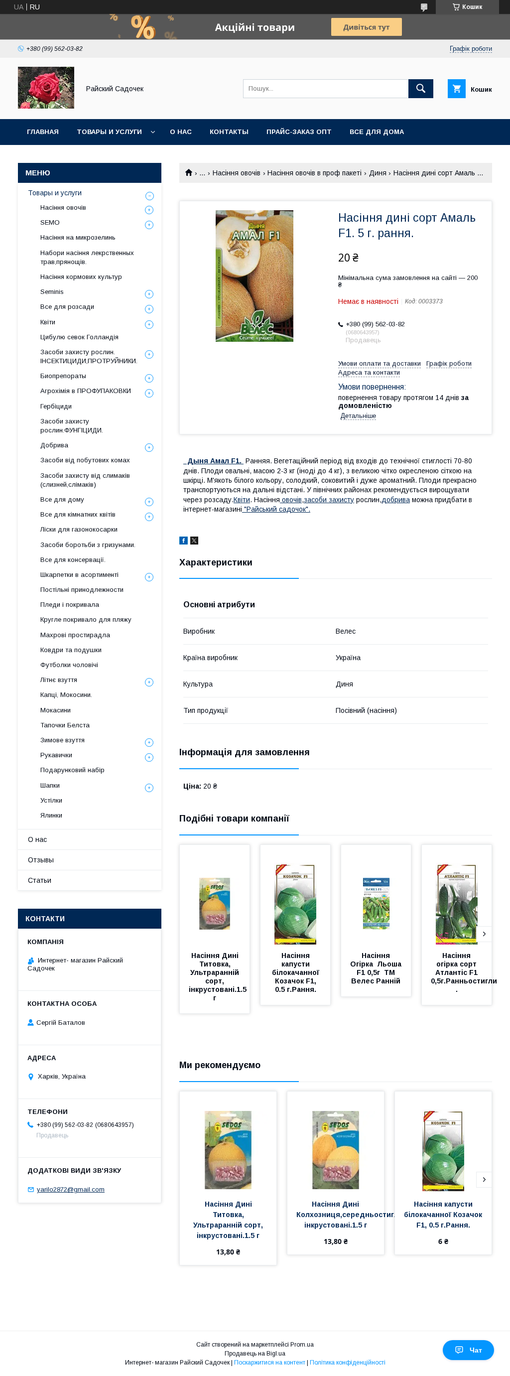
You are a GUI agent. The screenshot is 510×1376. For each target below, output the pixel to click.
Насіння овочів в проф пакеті (314, 173)
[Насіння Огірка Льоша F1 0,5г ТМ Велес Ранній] (376, 895)
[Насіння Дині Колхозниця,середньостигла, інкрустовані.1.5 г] (335, 1141)
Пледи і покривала (69, 604)
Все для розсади (67, 306)
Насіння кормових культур (81, 276)
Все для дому (62, 499)
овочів (291, 500)
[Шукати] (420, 88)
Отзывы (41, 860)
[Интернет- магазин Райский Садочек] (46, 106)
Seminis (52, 291)
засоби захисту (329, 500)
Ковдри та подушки (71, 650)
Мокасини (55, 710)
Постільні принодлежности (82, 589)
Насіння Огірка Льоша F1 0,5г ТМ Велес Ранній (376, 968)
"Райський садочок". (276, 509)
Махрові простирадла (75, 635)
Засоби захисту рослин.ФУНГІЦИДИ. (71, 425)
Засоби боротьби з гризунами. (87, 545)
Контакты (229, 132)
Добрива (54, 445)
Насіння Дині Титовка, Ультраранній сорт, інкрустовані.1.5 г (219, 977)
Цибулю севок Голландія (79, 337)
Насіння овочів (236, 173)
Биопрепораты (63, 376)
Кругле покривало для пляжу (85, 619)
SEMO (50, 222)
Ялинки (51, 815)
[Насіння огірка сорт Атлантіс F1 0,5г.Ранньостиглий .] (457, 895)
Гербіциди (56, 406)
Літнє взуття (58, 680)
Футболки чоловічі (69, 665)
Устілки (51, 800)
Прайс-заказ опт (299, 132)
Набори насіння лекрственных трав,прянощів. (87, 257)
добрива (396, 500)
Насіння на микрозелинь (78, 237)
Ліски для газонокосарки (79, 529)
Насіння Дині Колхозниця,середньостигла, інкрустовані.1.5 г (351, 1214)
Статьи (39, 880)
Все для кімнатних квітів (78, 514)
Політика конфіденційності (347, 1362)
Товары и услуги (109, 132)
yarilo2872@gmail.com (71, 1189)
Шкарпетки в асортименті (79, 574)
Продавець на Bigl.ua (255, 1353)
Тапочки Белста (65, 725)
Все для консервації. (73, 559)
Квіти (242, 500)
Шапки (50, 785)
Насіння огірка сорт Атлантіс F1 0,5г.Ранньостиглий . (467, 972)
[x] (194, 542)
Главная (43, 132)
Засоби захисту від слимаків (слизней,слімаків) (85, 480)
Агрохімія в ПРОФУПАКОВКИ (85, 391)
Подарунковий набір (72, 770)
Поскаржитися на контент (269, 1362)
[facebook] (183, 542)
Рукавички (56, 755)
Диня (377, 173)
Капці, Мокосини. (66, 694)
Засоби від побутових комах (85, 460)
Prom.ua (302, 1344)
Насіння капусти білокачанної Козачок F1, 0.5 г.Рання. (296, 972)
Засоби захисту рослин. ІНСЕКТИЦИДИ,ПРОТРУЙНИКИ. (88, 356)
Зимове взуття (62, 740)
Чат (476, 1350)
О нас (181, 132)
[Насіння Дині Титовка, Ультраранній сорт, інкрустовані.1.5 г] (215, 895)
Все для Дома (377, 132)
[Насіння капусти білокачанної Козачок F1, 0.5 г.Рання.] (295, 895)
